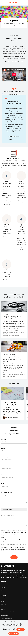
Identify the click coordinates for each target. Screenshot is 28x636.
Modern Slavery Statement (6, 618)
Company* (3, 474)
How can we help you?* (6, 492)
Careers (2, 601)
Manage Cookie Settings (9, 629)
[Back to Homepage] (14, 2)
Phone (2, 466)
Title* (2, 483)
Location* (3, 507)
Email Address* (4, 457)
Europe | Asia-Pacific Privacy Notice (8, 611)
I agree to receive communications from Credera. (14, 540)
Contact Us (3, 604)
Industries (3, 584)
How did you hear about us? (7, 515)
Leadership (3, 597)
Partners (3, 587)
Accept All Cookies (13, 633)
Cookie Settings (4, 615)
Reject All (20, 629)
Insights (2, 590)
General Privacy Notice (7, 625)
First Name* (4, 439)
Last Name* (3, 448)
